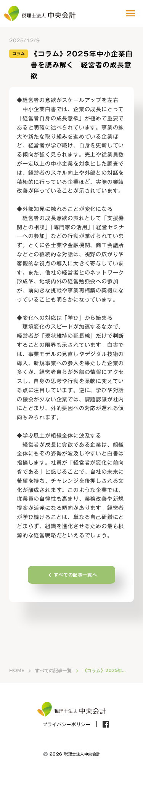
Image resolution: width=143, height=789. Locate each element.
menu (130, 13)
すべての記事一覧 (53, 670)
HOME (16, 670)
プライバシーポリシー (67, 724)
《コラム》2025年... (103, 670)
